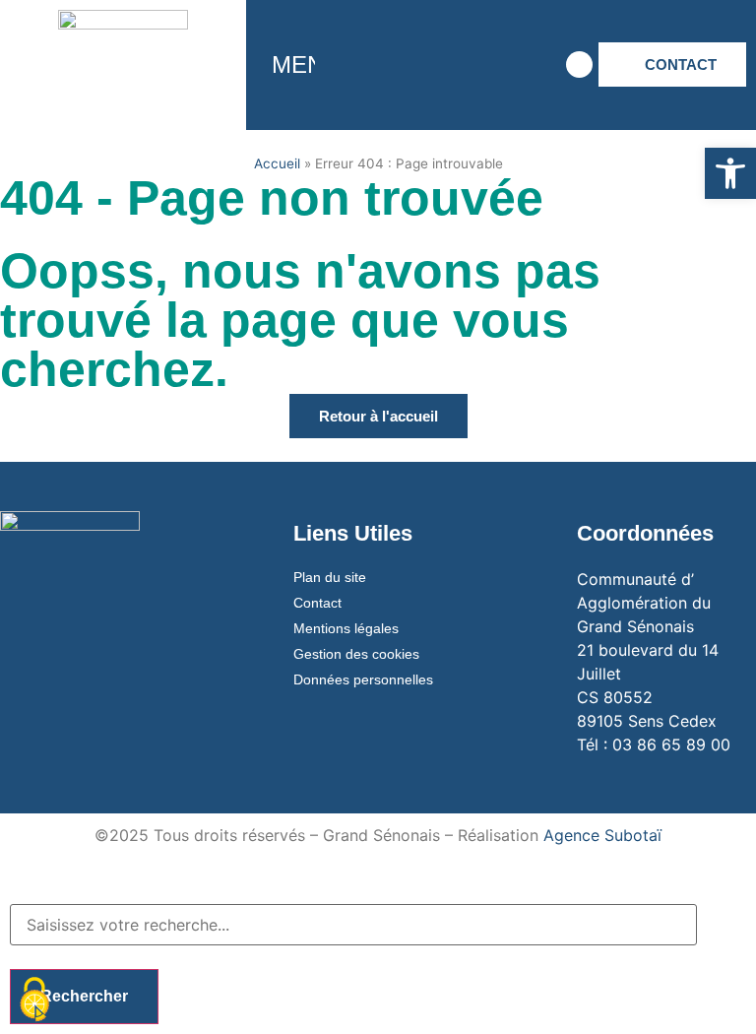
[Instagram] (413, 65)
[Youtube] (467, 65)
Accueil (277, 163)
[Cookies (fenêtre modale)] (34, 1000)
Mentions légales (346, 628)
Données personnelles (363, 679)
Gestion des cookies (356, 654)
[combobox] (353, 924)
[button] (730, 173)
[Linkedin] (521, 65)
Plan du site (329, 577)
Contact (317, 603)
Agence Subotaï (602, 835)
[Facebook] (359, 65)
